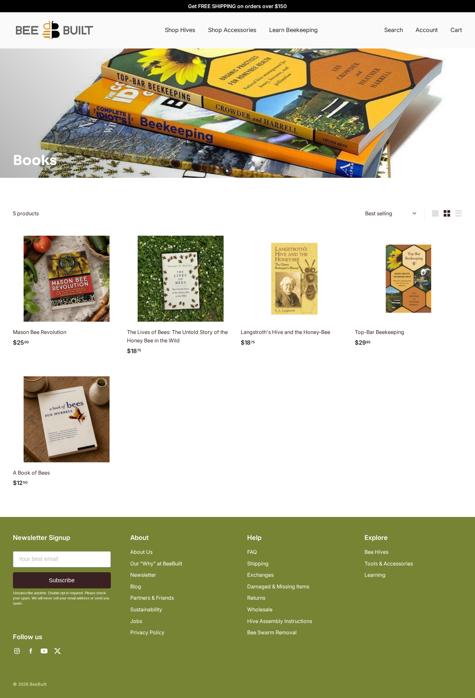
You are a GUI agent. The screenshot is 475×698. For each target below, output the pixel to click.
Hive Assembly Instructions (279, 621)
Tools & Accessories (388, 563)
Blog (135, 586)
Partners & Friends (152, 598)
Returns (256, 598)
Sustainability (146, 609)
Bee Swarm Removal (272, 632)
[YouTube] (44, 651)
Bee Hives (376, 552)
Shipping (258, 563)
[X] (57, 651)
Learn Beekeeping (293, 30)
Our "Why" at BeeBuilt (156, 563)
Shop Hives (180, 30)
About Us (141, 552)
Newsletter (143, 575)
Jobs (136, 621)
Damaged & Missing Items (278, 586)
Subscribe (62, 580)
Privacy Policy (147, 632)
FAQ (252, 552)
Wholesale (259, 609)
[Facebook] (30, 651)
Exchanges (260, 575)
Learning (374, 575)
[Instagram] (17, 651)
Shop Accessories (232, 30)
